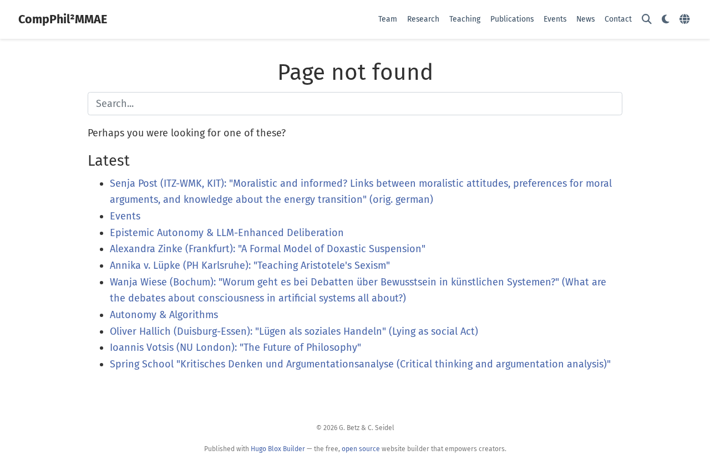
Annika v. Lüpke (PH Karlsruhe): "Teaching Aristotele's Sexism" (250, 265)
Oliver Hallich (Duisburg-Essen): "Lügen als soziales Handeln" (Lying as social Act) (294, 331)
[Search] (647, 19)
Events (125, 216)
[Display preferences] (666, 19)
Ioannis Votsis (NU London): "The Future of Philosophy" (235, 347)
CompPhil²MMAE (62, 19)
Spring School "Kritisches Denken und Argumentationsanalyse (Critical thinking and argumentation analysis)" (360, 364)
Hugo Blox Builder (278, 449)
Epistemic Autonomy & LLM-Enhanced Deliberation (227, 233)
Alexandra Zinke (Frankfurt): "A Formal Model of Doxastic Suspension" (267, 249)
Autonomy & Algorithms (164, 315)
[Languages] (685, 19)
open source (361, 449)
